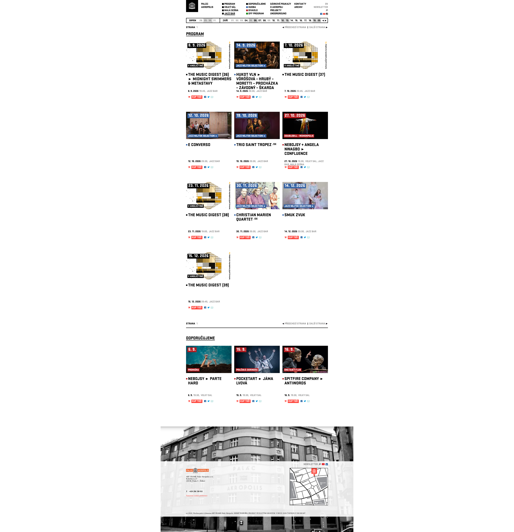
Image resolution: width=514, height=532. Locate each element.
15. (296, 20)
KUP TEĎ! (197, 97)
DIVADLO (253, 10)
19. (314, 20)
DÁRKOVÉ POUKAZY (280, 4)
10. (273, 20)
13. (287, 20)
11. (278, 20)
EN (326, 4)
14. (292, 20)
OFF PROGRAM (256, 13)
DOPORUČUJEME (257, 4)
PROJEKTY (275, 10)
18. (310, 20)
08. (264, 20)
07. (260, 20)
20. (319, 20)
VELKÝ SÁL (230, 7)
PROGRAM (229, 4)
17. (305, 20)
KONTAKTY (300, 4)
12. (282, 20)
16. (301, 20)
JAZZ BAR (229, 13)
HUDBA (252, 7)
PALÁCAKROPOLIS (207, 6)
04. (246, 20)
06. (255, 20)
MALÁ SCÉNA (231, 10)
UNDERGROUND (278, 13)
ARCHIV (298, 7)
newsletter (321, 7)
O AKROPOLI (276, 7)
